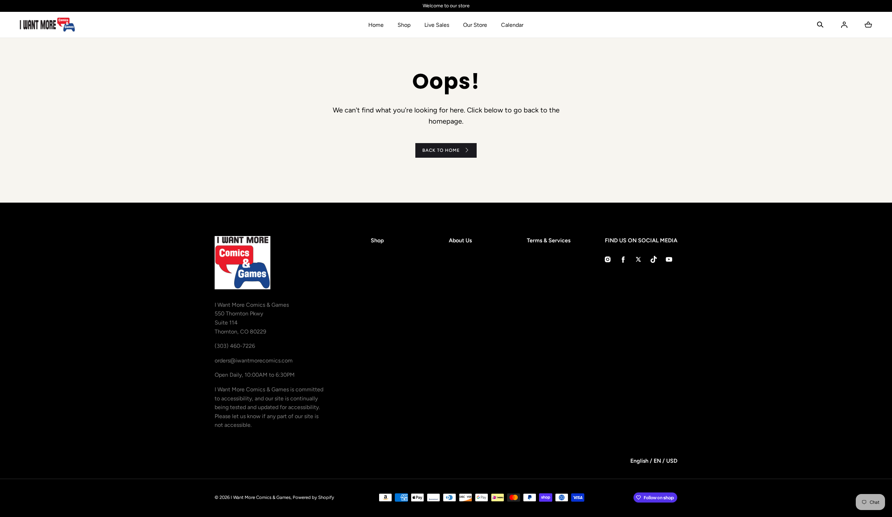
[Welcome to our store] (446, 6)
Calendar (512, 25)
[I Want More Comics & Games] (47, 25)
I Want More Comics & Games (261, 497)
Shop (404, 25)
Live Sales (436, 25)
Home (376, 25)
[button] (820, 25)
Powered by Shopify (313, 497)
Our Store (475, 25)
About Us (460, 240)
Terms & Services (548, 240)
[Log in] (844, 25)
